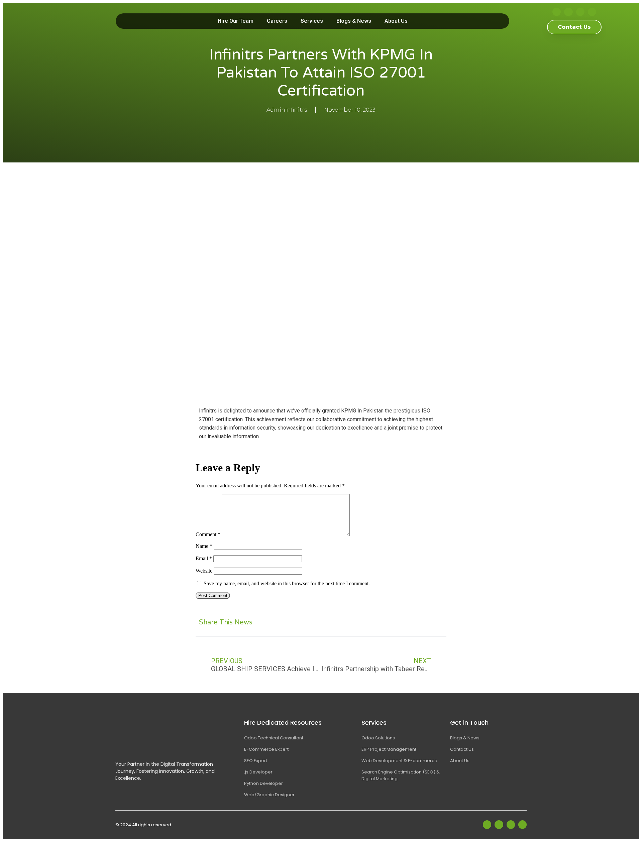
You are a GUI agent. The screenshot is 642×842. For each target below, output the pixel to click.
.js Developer (258, 772)
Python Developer (263, 783)
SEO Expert (255, 760)
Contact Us (462, 749)
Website (204, 571)
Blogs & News (353, 21)
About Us (396, 21)
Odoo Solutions (378, 738)
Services (312, 21)
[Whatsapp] (592, 12)
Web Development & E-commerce (399, 760)
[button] (373, 622)
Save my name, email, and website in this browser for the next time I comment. (287, 583)
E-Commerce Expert (266, 749)
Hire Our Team (235, 21)
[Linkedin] (568, 12)
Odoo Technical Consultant (273, 738)
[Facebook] (556, 12)
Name (204, 546)
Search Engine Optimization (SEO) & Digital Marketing (400, 775)
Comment (208, 534)
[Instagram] (580, 12)
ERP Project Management (388, 749)
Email (204, 558)
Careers (277, 21)
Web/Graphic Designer (269, 795)
